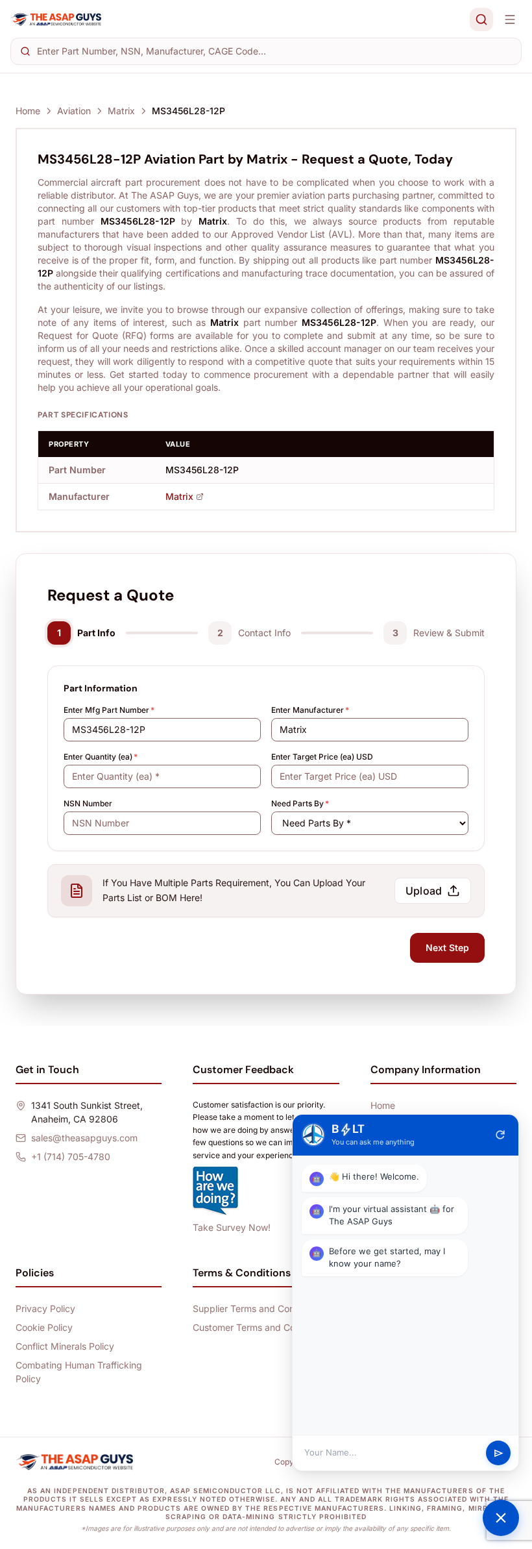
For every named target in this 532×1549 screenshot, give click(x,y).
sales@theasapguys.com (84, 1137)
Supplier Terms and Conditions (257, 1308)
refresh (500, 1135)
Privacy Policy (45, 1308)
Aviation (74, 110)
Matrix (121, 110)
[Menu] (510, 19)
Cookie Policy (44, 1327)
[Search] (481, 19)
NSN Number (88, 803)
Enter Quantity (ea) (101, 757)
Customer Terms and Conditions (260, 1327)
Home (28, 110)
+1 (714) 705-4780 (70, 1156)
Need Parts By (300, 803)
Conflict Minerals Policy (65, 1346)
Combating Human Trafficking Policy (79, 1371)
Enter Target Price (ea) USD (322, 757)
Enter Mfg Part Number (109, 710)
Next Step (447, 947)
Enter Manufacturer (310, 710)
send (498, 1453)
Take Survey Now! (232, 1227)
